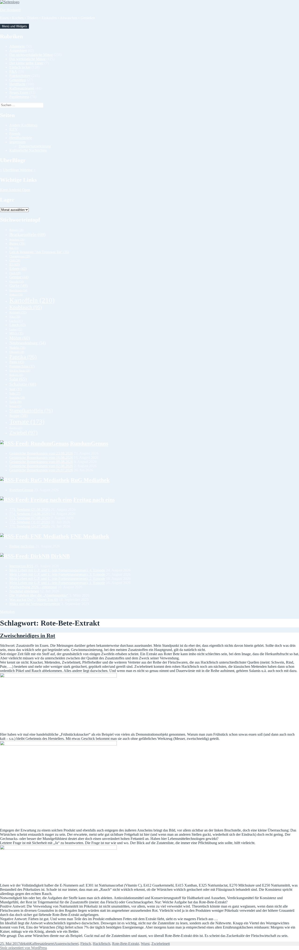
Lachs (16, 321)
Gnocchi (16, 281)
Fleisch (85, 944)
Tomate (26, 421)
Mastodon (7, 612)
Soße (14, 393)
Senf (15, 389)
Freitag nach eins (94, 500)
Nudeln (17, 347)
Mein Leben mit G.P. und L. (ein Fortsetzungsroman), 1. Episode (57, 583)
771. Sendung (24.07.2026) (29, 526)
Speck (15, 402)
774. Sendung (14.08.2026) (29, 514)
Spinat (15, 406)
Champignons (19, 256)
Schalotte (22, 384)
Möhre (19, 337)
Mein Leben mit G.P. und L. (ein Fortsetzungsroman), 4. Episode (57, 570)
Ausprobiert (18, 50)
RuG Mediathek (90, 480)
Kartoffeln (32, 300)
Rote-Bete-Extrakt (125, 944)
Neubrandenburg (27, 343)
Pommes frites (22, 366)
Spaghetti (17, 397)
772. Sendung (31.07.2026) (29, 522)
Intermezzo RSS (21, 566)
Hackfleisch (18, 290)
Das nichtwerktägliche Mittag (31, 55)
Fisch (15, 273)
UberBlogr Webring (17, 170)
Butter (17, 243)
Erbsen (18, 269)
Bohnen (16, 230)
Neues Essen (18, 92)
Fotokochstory (20, 76)
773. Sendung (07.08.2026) (29, 518)
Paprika (23, 357)
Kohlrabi (17, 312)
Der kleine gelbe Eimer (26, 63)
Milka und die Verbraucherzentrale (34, 604)
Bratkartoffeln (27, 234)
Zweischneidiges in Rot (27, 636)
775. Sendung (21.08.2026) (29, 510)
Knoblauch (25, 307)
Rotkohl (16, 374)
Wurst (145, 944)
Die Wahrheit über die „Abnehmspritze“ (38, 595)
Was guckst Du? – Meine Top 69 (33, 600)
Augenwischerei (66, 944)
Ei (14, 264)
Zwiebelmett (160, 944)
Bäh (14, 248)
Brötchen (17, 239)
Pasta (16, 362)
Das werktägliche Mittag (27, 59)
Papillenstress (19, 97)
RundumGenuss (89, 443)
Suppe (18, 415)
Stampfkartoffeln (31, 410)
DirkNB (60, 556)
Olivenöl (16, 352)
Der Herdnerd (10, 10)
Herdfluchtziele (20, 138)
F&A (13, 71)
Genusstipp (17, 80)
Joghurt (16, 294)
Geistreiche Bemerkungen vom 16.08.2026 (41, 457)
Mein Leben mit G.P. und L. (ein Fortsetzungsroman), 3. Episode (57, 574)
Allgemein (17, 46)
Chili (14, 260)
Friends (14, 134)
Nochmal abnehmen (24, 591)
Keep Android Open (15, 190)
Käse (14, 316)
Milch (16, 333)
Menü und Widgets (14, 26)
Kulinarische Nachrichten (28, 150)
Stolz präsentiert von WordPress (23, 948)
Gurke (18, 285)
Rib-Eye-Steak (19, 370)
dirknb (24, 944)
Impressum (17, 142)
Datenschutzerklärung (35, 146)
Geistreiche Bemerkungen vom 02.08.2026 (41, 466)
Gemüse (18, 277)
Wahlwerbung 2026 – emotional (33, 587)
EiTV (13, 129)
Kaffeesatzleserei (21, 88)
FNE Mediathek (90, 536)
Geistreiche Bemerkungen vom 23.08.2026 (41, 453)
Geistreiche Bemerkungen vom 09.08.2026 (41, 462)
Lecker (15, 329)
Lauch (17, 325)
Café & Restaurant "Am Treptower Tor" (39, 252)
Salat (18, 379)
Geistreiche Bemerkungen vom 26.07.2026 (41, 470)
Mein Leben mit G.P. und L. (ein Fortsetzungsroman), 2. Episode (57, 579)
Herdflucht (17, 84)
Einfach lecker (20, 67)
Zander (15, 427)
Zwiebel (23, 432)
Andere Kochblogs (23, 125)
